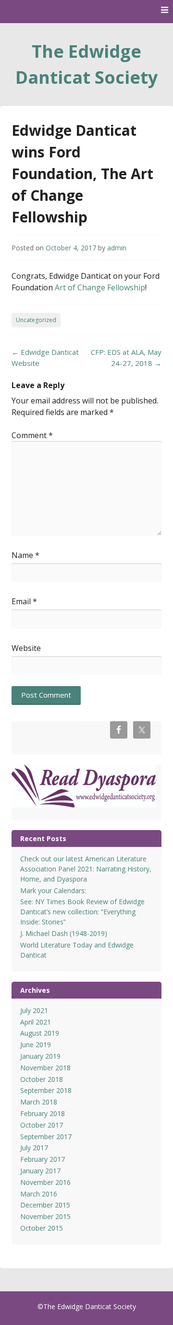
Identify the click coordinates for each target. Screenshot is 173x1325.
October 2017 (41, 1125)
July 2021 (34, 1010)
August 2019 (39, 1033)
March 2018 (38, 1101)
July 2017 (34, 1147)
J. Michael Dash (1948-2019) (63, 933)
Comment (32, 435)
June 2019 (35, 1044)
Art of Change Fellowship (100, 287)
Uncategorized (36, 320)
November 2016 (45, 1182)
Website (26, 648)
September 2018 (46, 1090)
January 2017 (40, 1170)
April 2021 (35, 1021)
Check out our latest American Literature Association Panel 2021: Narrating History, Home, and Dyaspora (85, 868)
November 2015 (45, 1216)
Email (24, 601)
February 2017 (42, 1159)
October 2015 (41, 1228)
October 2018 (41, 1079)
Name (25, 555)
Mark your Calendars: (53, 890)
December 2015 (45, 1204)
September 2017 (46, 1136)
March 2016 (38, 1193)
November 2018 (45, 1067)
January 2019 (40, 1056)
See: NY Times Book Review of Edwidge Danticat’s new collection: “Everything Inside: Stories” (82, 911)
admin (116, 247)
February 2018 (42, 1113)
